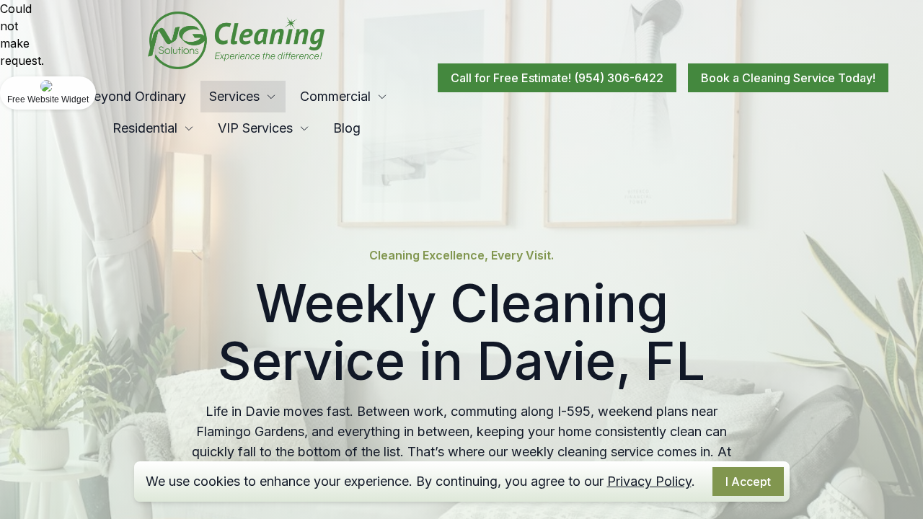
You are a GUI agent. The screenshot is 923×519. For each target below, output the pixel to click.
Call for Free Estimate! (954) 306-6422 (557, 78)
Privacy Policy (649, 481)
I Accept (748, 481)
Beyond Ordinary (135, 96)
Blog (347, 128)
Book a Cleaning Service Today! (788, 78)
